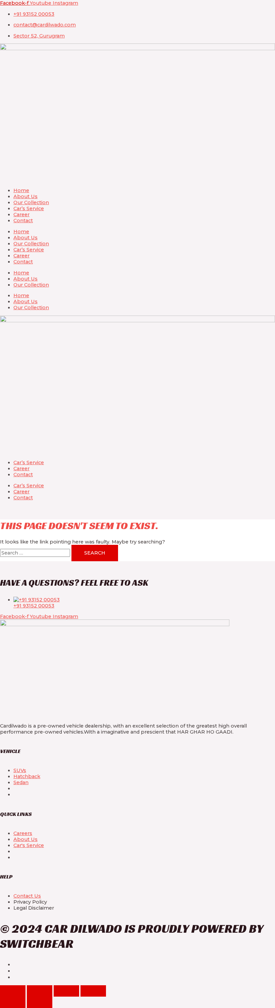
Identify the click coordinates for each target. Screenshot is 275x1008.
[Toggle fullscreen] (39, 991)
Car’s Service (28, 208)
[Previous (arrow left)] (12, 1002)
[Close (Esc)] (93, 991)
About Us (25, 196)
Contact (23, 221)
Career (21, 215)
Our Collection (31, 202)
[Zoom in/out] (12, 991)
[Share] (66, 991)
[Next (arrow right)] (39, 1002)
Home (21, 190)
